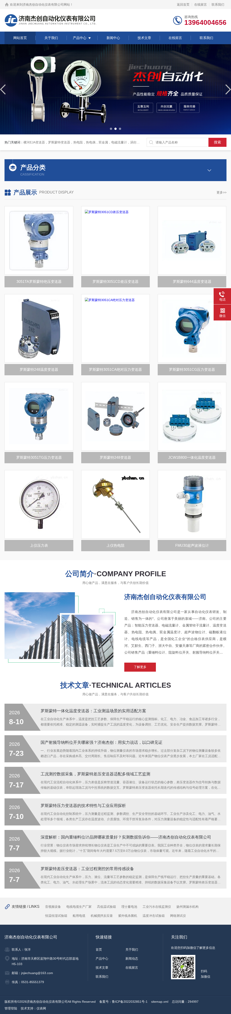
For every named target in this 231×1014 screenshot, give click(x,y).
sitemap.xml (159, 1001)
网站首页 (20, 38)
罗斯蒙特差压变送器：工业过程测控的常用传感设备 (87, 869)
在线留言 (200, 4)
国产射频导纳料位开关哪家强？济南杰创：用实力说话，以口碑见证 (101, 742)
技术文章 (144, 38)
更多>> (221, 192)
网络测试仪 (178, 915)
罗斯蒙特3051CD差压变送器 (115, 281)
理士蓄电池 (129, 906)
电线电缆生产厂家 (79, 906)
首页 (99, 949)
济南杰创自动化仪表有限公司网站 (46, 4)
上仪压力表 (39, 545)
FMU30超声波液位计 (192, 545)
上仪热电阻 (115, 545)
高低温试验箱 (106, 906)
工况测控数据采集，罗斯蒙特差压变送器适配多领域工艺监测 (95, 774)
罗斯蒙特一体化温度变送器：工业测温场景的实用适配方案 (93, 711)
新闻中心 (113, 38)
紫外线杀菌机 (127, 915)
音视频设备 (53, 906)
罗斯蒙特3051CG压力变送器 (192, 369)
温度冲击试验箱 (154, 915)
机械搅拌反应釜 (102, 915)
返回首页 (183, 4)
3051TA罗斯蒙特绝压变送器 (39, 281)
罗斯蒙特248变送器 (115, 457)
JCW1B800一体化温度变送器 (192, 457)
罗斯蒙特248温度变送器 (39, 369)
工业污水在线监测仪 (157, 906)
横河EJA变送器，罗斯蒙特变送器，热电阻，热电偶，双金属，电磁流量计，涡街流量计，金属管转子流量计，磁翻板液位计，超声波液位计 (121, 142)
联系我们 (218, 4)
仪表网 (41, 1008)
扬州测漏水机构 (187, 906)
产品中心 (79, 38)
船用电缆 (79, 915)
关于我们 (51, 38)
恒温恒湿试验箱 (56, 915)
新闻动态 (131, 958)
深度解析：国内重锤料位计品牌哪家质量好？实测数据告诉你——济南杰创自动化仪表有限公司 (126, 837)
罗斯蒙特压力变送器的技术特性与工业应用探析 (83, 805)
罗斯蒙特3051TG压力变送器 (39, 457)
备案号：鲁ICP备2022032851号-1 (123, 1001)
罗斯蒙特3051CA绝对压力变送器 (115, 369)
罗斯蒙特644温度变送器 (192, 281)
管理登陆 (11, 1008)
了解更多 (140, 667)
